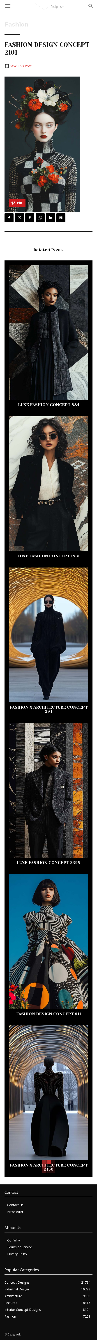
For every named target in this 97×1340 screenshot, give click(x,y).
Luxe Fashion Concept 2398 (48, 862)
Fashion (17, 24)
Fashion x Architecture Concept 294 (49, 709)
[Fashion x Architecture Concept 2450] (48, 1092)
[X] (19, 217)
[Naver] (60, 217)
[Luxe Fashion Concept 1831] (48, 483)
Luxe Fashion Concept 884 (48, 404)
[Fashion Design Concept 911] (48, 941)
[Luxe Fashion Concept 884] (48, 332)
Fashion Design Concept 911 (48, 1014)
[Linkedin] (50, 217)
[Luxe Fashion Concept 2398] (48, 790)
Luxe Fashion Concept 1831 (48, 556)
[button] (18, 66)
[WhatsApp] (40, 217)
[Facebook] (9, 217)
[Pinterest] (29, 217)
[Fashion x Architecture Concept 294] (48, 635)
